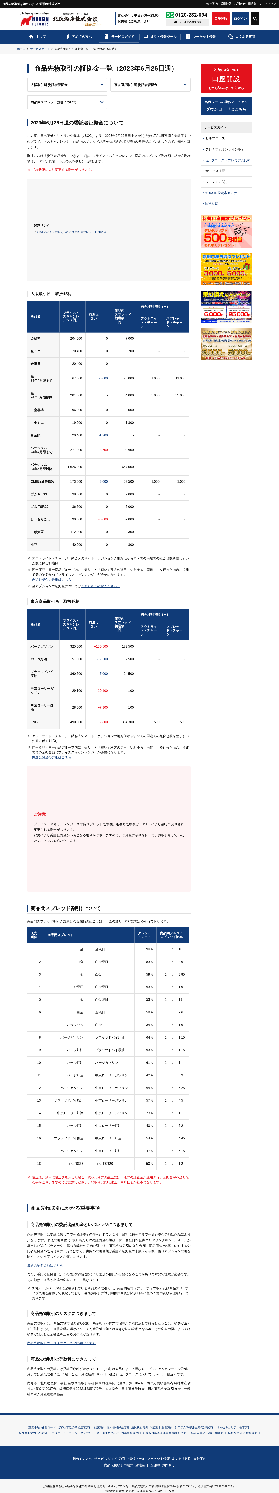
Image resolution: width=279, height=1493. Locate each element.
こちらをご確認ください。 (100, 586)
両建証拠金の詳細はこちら (51, 579)
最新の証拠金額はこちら (45, 1265)
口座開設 (221, 18)
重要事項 (34, 1427)
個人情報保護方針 (118, 1427)
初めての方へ (82, 36)
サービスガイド (122, 36)
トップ (41, 36)
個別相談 (211, 203)
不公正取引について (106, 1433)
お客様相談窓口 (131, 1433)
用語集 (252, 3)
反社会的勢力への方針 (33, 1433)
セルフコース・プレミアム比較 (228, 160)
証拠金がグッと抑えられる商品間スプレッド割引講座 (71, 232)
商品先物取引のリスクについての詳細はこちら (61, 1343)
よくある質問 (245, 36)
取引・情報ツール (164, 36)
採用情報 (226, 3)
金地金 (140, 1465)
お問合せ (240, 3)
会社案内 (212, 3)
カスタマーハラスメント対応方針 (70, 1433)
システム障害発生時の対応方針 (195, 1427)
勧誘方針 (99, 1427)
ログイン (240, 18)
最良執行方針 (139, 1427)
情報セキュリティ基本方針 (234, 1427)
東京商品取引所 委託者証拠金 (135, 85)
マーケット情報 (204, 36)
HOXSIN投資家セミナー (222, 193)
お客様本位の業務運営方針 (74, 1427)
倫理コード (48, 1427)
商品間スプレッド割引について (54, 102)
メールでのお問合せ (190, 22)
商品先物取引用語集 (118, 1465)
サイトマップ (267, 3)
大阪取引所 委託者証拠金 (49, 85)
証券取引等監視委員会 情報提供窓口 (166, 1433)
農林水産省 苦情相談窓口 (244, 1433)
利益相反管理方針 (161, 1427)
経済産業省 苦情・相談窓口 (208, 1433)
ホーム (21, 48)
